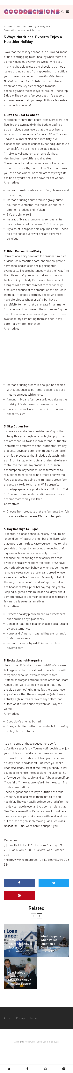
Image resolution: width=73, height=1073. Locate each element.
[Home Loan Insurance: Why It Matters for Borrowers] (20, 940)
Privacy (20, 1018)
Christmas (20, 26)
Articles (8, 26)
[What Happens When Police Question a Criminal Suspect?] (53, 940)
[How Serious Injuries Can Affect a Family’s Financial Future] (20, 973)
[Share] (19, 883)
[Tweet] (54, 883)
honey (40, 618)
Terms (33, 1018)
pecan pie (33, 229)
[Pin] (19, 895)
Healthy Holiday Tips (39, 26)
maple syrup (25, 618)
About (7, 1018)
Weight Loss (33, 30)
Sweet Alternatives (14, 30)
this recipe (56, 224)
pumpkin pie (51, 229)
